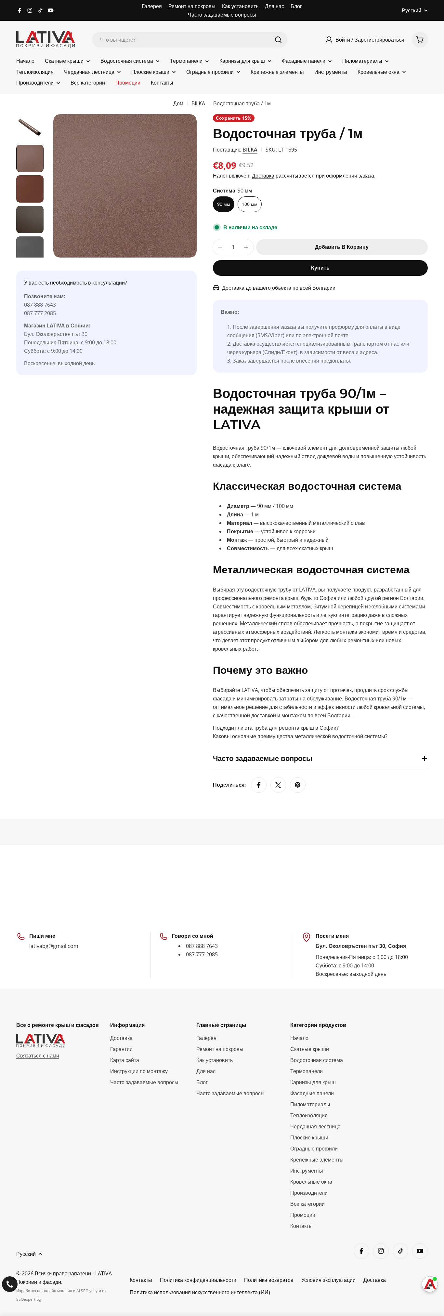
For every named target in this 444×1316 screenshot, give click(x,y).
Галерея (152, 6)
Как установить (240, 6)
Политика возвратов (269, 1279)
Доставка (263, 175)
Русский (411, 10)
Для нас (274, 6)
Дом (178, 103)
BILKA (198, 103)
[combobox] (189, 39)
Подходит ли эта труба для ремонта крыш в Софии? (276, 727)
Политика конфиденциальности (198, 1279)
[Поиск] (278, 40)
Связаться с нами (37, 1055)
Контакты (141, 1279)
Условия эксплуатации (328, 1279)
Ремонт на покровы (191, 6)
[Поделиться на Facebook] (259, 785)
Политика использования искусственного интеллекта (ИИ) (200, 1292)
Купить (320, 268)
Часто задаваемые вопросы (222, 14)
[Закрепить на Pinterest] (298, 785)
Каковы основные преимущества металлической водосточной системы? (300, 736)
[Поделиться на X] (278, 785)
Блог (296, 6)
